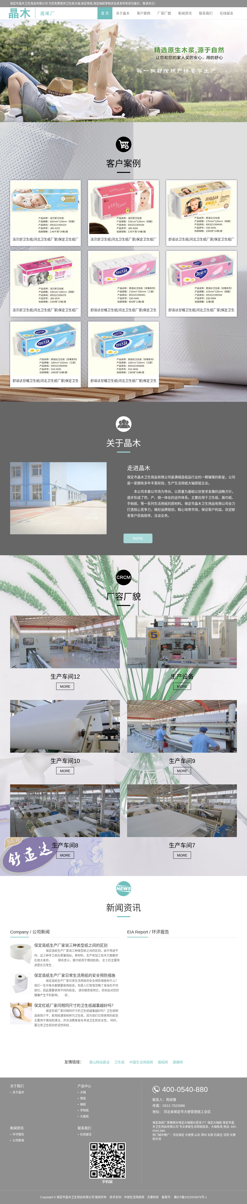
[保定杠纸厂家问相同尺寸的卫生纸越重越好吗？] (21, 1013)
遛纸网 (163, 1062)
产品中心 (84, 1086)
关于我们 (17, 1086)
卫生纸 (119, 1062)
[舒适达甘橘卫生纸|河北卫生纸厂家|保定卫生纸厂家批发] (123, 278)
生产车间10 (65, 761)
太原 (210, 1135)
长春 (233, 1135)
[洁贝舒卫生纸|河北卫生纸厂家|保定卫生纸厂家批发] (45, 207)
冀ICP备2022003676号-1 (190, 1197)
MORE (138, 538)
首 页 (105, 13)
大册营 (189, 1135)
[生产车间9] (182, 726)
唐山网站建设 (99, 1062)
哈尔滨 (156, 1139)
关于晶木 (123, 13)
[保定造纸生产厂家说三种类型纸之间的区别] (21, 953)
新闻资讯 (185, 13)
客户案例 (143, 13)
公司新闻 (18, 1140)
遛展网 (178, 1062)
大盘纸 (84, 1116)
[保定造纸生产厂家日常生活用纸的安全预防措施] (21, 983)
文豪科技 (153, 1197)
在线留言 (226, 13)
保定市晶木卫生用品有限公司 (76, 1197)
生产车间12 (65, 676)
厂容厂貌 (164, 13)
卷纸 (83, 1098)
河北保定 (178, 1135)
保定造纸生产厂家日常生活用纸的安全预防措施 (74, 975)
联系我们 (206, 13)
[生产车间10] (65, 726)
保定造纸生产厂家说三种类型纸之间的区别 (71, 945)
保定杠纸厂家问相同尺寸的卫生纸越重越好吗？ (74, 1005)
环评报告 (18, 1134)
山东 (197, 1135)
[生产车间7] (182, 810)
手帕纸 (84, 1110)
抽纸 (83, 1104)
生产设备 (182, 676)
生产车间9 (182, 761)
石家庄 (218, 1135)
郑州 (204, 1135)
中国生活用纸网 (141, 1062)
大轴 (83, 1092)
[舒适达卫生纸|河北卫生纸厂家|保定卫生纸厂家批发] (201, 207)
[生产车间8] (65, 810)
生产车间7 (182, 845)
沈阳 (226, 1135)
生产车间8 (65, 845)
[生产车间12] (65, 641)
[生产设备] (182, 641)
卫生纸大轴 (73, 3)
